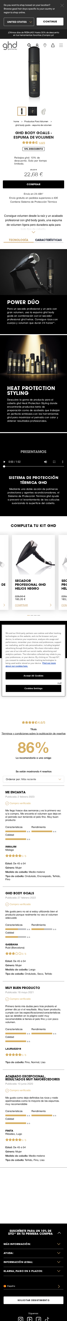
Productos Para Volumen (36, 121)
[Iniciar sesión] (37, 45)
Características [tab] (48, 240)
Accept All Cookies (33, 675)
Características (14, 827)
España (11, 1286)
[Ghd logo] (10, 45)
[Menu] (61, 45)
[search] (29, 45)
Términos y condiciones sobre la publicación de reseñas (34, 733)
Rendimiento (38, 827)
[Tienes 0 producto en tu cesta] (53, 45)
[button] (33, 1244)
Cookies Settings (33, 688)
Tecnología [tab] (18, 240)
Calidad (9, 834)
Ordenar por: (13, 779)
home (16, 121)
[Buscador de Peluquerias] (45, 45)
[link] (33, 34)
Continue (50, 22)
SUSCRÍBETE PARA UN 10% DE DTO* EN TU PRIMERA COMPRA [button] (30, 1233)
